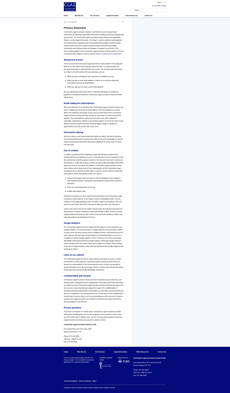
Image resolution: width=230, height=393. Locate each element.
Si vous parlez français (159, 6)
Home (66, 15)
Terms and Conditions (70, 381)
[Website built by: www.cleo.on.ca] (123, 362)
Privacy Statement (85, 381)
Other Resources (131, 15)
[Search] (164, 10)
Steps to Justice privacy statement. (108, 54)
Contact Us (148, 15)
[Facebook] (165, 386)
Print (122, 22)
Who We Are (79, 15)
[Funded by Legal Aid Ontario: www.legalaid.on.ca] (105, 368)
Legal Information (112, 15)
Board (94, 381)
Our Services (94, 15)
